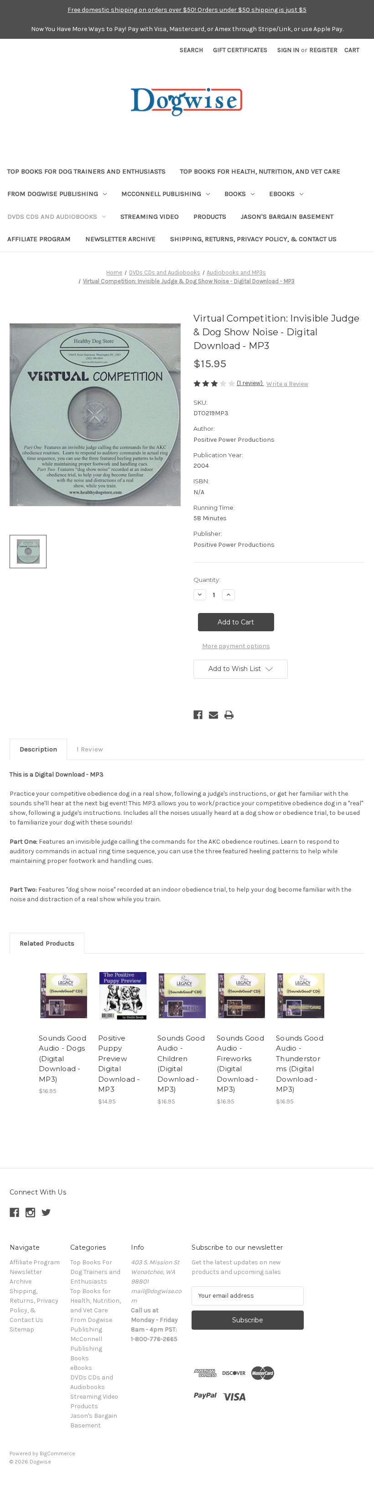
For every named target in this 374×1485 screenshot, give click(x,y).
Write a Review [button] (287, 384)
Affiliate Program (39, 239)
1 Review (90, 749)
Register (323, 50)
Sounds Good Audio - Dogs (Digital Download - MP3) (62, 1058)
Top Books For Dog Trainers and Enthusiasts (86, 171)
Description (38, 749)
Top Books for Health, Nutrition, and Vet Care (260, 171)
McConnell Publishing (161, 194)
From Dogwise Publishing (52, 194)
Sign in (288, 50)
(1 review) (250, 383)
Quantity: (206, 579)
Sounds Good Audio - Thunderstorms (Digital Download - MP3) (299, 1064)
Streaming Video (149, 216)
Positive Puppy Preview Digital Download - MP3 (119, 1064)
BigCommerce (57, 1453)
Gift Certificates (240, 50)
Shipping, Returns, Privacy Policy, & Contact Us (253, 239)
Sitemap (22, 1329)
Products (209, 216)
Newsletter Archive (120, 239)
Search (191, 50)
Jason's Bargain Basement (287, 216)
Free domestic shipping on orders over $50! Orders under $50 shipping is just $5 (187, 10)
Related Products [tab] (47, 943)
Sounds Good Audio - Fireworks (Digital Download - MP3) (240, 1064)
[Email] (213, 714)
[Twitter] (46, 1212)
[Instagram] (30, 1212)
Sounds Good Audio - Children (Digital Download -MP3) (181, 1064)
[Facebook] (198, 714)
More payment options (236, 646)
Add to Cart (64, 1007)
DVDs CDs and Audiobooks (52, 216)
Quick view (64, 985)
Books (235, 194)
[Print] (229, 714)
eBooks (282, 194)
